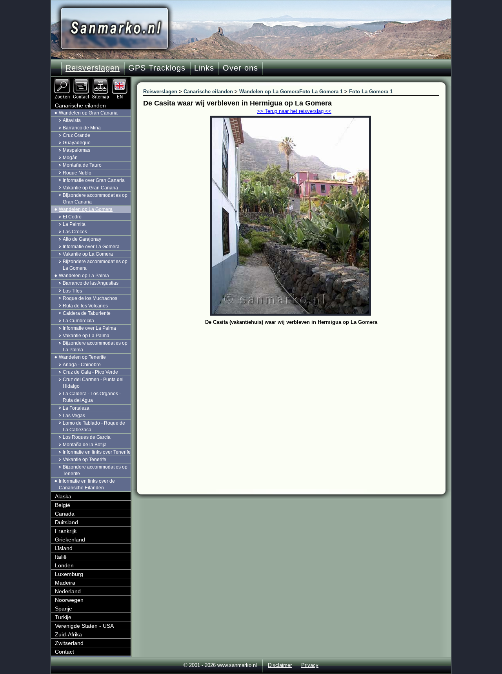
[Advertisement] (297, 386)
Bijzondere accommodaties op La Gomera (95, 265)
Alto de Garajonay (82, 239)
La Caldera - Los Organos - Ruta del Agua (92, 397)
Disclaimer (280, 665)
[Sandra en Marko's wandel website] (114, 28)
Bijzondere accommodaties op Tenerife (95, 470)
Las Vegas (74, 415)
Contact (64, 652)
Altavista (72, 120)
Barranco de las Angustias (90, 283)
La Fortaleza (76, 408)
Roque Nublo (77, 173)
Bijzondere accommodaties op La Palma (95, 346)
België (62, 505)
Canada (65, 513)
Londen (64, 565)
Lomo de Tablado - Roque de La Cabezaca (94, 426)
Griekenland (70, 539)
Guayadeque (77, 142)
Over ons (240, 68)
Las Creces (75, 231)
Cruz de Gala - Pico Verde (90, 372)
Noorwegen (69, 600)
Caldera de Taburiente (87, 313)
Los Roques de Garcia (87, 437)
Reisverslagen (92, 68)
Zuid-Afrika (68, 634)
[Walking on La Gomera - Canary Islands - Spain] (120, 80)
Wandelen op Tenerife (82, 357)
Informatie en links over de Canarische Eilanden (87, 484)
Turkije (63, 617)
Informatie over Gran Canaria (94, 180)
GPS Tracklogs (157, 68)
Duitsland (66, 522)
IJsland (64, 548)
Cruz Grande (76, 135)
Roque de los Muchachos (90, 298)
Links (204, 68)
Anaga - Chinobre (82, 364)
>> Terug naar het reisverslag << (294, 111)
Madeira (65, 583)
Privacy (309, 665)
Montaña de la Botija (85, 444)
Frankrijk (65, 531)
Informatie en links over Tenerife (97, 452)
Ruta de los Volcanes (85, 306)
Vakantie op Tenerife (84, 459)
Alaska (63, 496)
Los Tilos (72, 291)
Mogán (70, 157)
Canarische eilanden (80, 105)
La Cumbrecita (78, 320)
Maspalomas (76, 150)
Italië (61, 557)
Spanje (63, 608)
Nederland (68, 591)
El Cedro (72, 217)
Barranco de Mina (82, 128)
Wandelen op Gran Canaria (88, 113)
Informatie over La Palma (89, 328)
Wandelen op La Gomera (86, 209)
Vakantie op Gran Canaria (90, 188)
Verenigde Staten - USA (84, 626)
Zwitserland (69, 643)
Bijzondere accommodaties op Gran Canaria (95, 199)
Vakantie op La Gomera (88, 254)
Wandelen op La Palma (84, 275)
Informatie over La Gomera (91, 246)
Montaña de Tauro (82, 165)
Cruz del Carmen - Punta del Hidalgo (93, 383)
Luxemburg (69, 574)
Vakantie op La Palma (86, 335)
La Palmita (74, 224)
